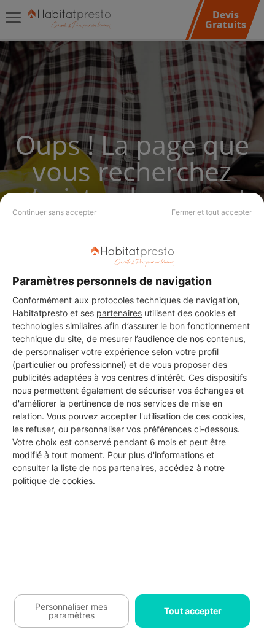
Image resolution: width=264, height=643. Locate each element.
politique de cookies (52, 480)
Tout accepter (193, 611)
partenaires (119, 313)
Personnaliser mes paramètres (71, 610)
